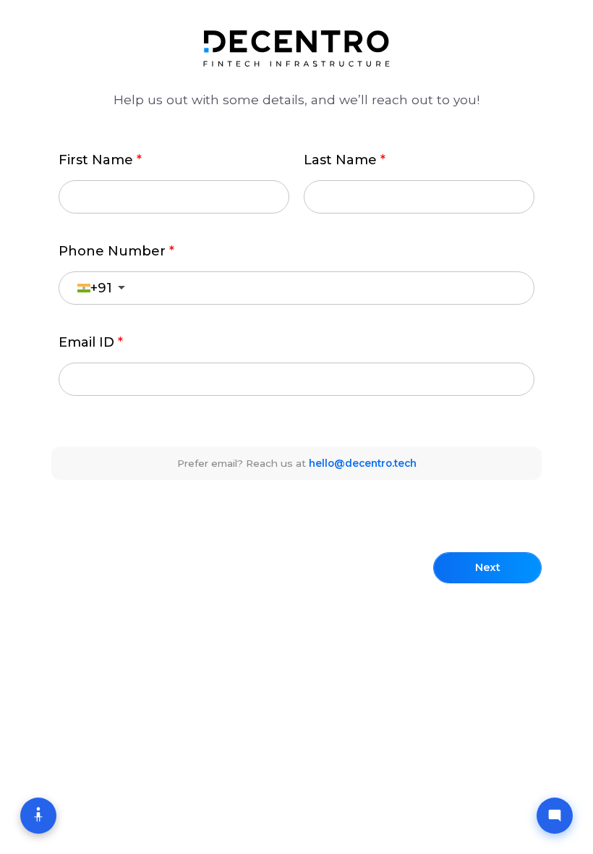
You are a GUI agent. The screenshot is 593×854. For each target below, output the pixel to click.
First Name (96, 160)
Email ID (86, 342)
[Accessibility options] (38, 816)
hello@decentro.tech (363, 463)
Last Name (340, 160)
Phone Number (112, 251)
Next (487, 567)
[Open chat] (555, 816)
